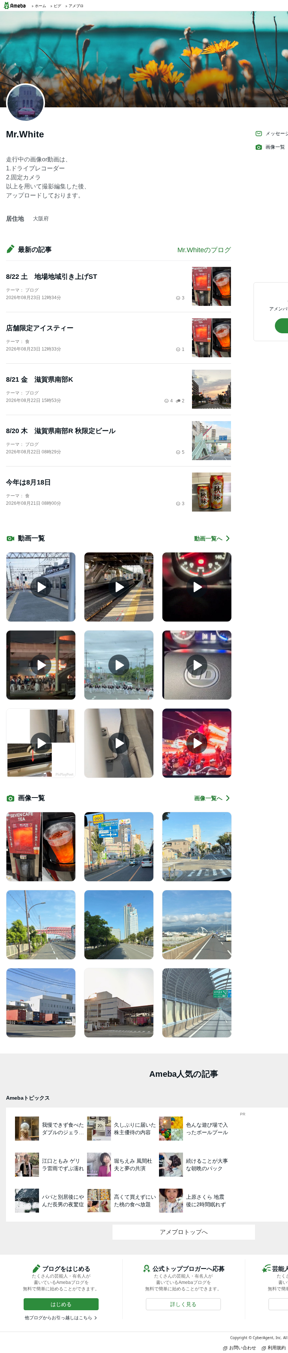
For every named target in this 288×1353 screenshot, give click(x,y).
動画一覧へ (208, 538)
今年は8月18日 (28, 482)
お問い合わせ (242, 1347)
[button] (61, 1304)
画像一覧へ (208, 798)
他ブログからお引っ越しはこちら (58, 1317)
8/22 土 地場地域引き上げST (51, 276)
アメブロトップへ (184, 1232)
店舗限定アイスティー (40, 328)
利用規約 (277, 1347)
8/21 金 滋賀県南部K (39, 379)
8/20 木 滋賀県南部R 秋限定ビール (61, 431)
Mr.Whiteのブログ (204, 250)
